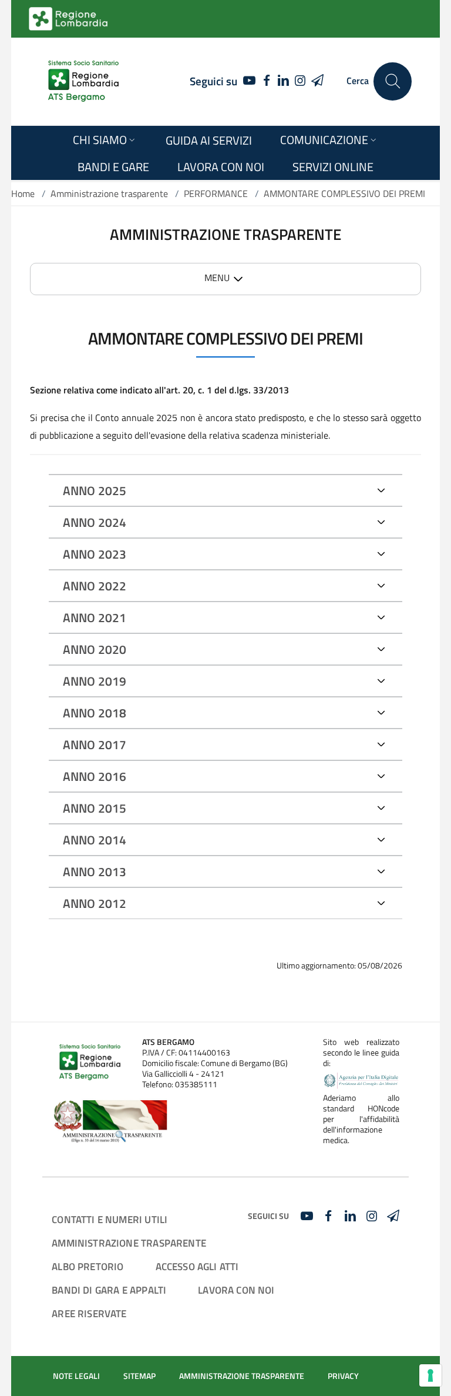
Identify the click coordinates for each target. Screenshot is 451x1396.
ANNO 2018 (94, 712)
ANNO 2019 (94, 681)
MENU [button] (217, 277)
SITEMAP (139, 1376)
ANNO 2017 (94, 744)
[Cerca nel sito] (392, 81)
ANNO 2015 (94, 808)
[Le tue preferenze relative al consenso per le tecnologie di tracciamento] (430, 1375)
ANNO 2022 (94, 585)
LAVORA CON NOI (236, 1290)
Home (23, 193)
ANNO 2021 (94, 617)
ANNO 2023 (94, 554)
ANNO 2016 (94, 776)
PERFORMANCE (216, 193)
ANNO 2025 (94, 490)
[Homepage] (83, 81)
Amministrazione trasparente (109, 193)
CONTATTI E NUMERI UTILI (109, 1219)
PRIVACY (343, 1376)
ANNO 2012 (94, 903)
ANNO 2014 (94, 839)
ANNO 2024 (94, 522)
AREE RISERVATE (89, 1313)
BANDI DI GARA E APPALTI (109, 1290)
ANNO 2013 (94, 871)
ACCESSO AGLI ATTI (197, 1266)
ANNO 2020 (94, 649)
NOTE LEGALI (76, 1376)
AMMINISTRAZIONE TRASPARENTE (129, 1243)
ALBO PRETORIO (87, 1266)
